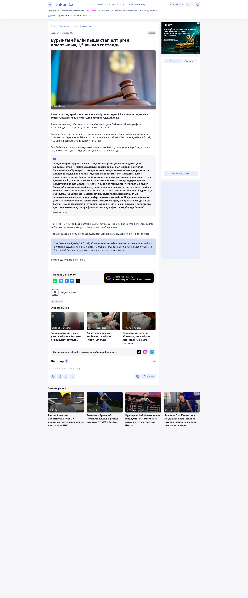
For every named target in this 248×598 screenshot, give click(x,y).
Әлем (107, 4)
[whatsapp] (55, 280)
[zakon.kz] (64, 4)
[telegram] (61, 280)
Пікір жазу (149, 376)
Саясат (100, 4)
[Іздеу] (198, 4)
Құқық (130, 4)
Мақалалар (140, 4)
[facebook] (66, 280)
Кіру (154, 361)
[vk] (72, 280)
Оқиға (123, 4)
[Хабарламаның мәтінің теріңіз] (103, 368)
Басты (53, 26)
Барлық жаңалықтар (68, 26)
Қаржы (115, 4)
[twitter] (78, 280)
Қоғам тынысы (86, 26)
